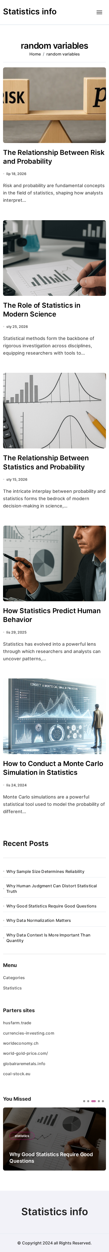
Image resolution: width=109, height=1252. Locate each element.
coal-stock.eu (17, 1073)
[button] (84, 1101)
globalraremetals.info (24, 1063)
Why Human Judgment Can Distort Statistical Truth (51, 888)
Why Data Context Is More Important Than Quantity (48, 937)
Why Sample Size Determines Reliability (45, 871)
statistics (22, 1142)
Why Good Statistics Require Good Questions (51, 905)
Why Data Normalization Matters (38, 920)
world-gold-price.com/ (25, 1053)
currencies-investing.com (28, 1033)
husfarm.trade (17, 1022)
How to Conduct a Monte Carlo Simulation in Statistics (53, 768)
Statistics (12, 987)
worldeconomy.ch (21, 1043)
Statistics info (30, 11)
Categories (14, 977)
